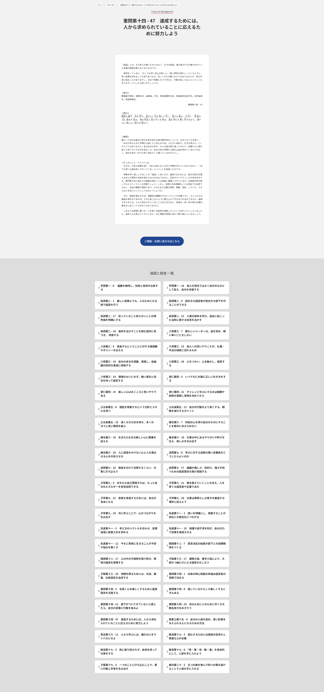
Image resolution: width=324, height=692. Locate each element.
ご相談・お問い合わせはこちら (162, 241)
